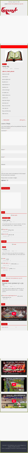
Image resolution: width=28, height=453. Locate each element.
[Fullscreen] (25, 319)
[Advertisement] (14, 30)
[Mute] (23, 319)
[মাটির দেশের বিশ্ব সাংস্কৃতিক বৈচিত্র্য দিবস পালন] (9, 295)
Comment (4, 130)
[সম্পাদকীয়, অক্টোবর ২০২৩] (5, 263)
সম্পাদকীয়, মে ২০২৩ (12, 268)
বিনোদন (7, 280)
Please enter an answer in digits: (9, 178)
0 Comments (16, 68)
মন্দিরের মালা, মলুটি (11, 234)
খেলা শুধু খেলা (23, 120)
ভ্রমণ (9, 217)
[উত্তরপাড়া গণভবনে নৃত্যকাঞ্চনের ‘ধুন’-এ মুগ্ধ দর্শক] (14, 278)
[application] (14, 313)
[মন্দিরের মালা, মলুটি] (4, 234)
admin (11, 68)
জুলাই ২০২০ (4, 64)
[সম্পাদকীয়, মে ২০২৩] (4, 268)
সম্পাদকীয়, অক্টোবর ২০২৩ (15, 263)
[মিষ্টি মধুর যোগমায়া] (4, 229)
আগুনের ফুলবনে (5, 120)
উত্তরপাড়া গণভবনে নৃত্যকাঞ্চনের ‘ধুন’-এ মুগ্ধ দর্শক (15, 3)
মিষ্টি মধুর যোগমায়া (11, 230)
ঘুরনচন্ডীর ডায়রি (5, 217)
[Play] (3, 319)
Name (3, 149)
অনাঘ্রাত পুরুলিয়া (6, 220)
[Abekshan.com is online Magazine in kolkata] (2, 47)
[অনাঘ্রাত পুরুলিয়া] (14, 215)
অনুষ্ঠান (4, 280)
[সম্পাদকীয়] (14, 244)
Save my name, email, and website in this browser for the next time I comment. (13, 174)
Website (3, 164)
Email (3, 157)
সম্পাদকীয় (4, 247)
